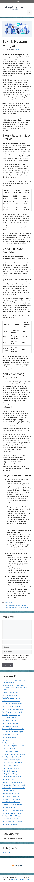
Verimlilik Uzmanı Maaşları (11, 802)
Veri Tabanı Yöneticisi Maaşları (12, 816)
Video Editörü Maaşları (9, 771)
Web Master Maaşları (9, 718)
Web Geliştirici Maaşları (10, 720)
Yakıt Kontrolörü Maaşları (10, 692)
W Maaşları (6, 740)
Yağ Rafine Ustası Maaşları (11, 698)
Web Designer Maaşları (10, 726)
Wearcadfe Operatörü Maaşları (12, 734)
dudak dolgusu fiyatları (24, 879)
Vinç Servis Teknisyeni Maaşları (12, 762)
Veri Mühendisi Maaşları (10, 824)
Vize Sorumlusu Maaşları (10, 751)
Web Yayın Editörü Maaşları (11, 706)
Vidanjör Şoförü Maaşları (10, 774)
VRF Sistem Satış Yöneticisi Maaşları (14, 746)
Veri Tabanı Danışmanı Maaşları (12, 821)
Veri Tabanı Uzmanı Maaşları (11, 819)
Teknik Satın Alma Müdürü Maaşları (16, 607)
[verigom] (17, 865)
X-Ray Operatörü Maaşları (11, 701)
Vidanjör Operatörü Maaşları (11, 776)
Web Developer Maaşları (10, 723)
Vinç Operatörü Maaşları (10, 765)
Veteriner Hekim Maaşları (10, 793)
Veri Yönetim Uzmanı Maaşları (12, 813)
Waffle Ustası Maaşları (9, 737)
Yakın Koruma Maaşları (9, 695)
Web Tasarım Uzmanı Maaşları (12, 709)
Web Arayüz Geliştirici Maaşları (12, 732)
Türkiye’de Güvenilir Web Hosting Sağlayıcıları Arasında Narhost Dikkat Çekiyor (14, 687)
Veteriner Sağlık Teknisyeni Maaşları (14, 785)
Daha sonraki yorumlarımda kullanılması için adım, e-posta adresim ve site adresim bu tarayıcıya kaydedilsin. (17, 658)
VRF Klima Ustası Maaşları (11, 748)
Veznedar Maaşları (8, 779)
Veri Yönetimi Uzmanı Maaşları (12, 810)
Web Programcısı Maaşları (11, 715)
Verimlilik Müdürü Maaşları (11, 807)
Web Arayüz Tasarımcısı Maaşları (13, 729)
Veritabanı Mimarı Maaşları (11, 799)
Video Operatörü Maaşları (10, 768)
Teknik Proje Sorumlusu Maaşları (15, 605)
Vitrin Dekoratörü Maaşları (11, 760)
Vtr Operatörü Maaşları (10, 743)
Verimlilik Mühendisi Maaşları (12, 805)
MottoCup (14, 879)
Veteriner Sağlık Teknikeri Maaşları (13, 788)
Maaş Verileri (9, 602)
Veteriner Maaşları (8, 791)
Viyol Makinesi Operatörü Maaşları (13, 754)
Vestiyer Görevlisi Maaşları (11, 796)
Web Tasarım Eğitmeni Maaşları (12, 712)
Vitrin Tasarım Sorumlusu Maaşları (13, 757)
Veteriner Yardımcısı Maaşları (12, 782)
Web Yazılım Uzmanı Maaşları (12, 703)
